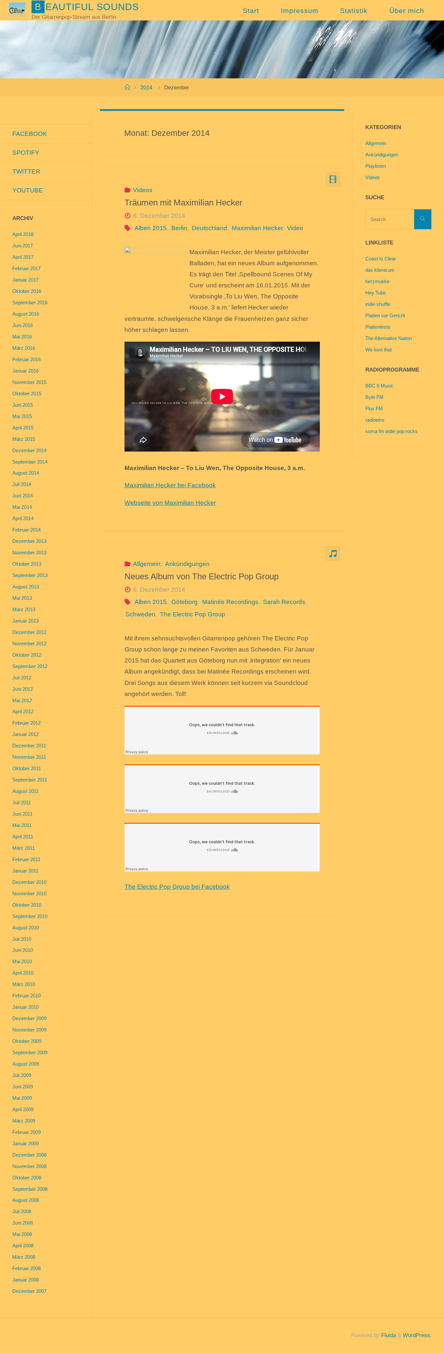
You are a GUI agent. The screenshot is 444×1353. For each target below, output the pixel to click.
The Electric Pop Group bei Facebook (177, 886)
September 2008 (29, 1189)
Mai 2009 (22, 1098)
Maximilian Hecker (257, 228)
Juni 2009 (22, 1086)
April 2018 (22, 234)
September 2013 (29, 575)
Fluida (388, 1335)
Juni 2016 (22, 325)
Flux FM (374, 408)
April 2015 (22, 427)
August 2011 (25, 791)
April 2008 (22, 1245)
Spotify (25, 152)
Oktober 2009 (26, 1041)
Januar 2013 (25, 621)
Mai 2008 (22, 1234)
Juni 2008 (22, 1223)
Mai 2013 (22, 598)
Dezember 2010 (29, 882)
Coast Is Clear (380, 258)
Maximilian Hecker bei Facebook (170, 485)
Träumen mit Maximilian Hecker (183, 202)
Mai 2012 (22, 700)
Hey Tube (375, 293)
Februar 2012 (26, 723)
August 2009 (25, 1064)
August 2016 (25, 314)
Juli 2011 (21, 802)
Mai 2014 (22, 507)
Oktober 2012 (26, 655)
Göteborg (184, 601)
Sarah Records (284, 601)
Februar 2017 (26, 268)
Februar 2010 (26, 995)
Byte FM (374, 397)
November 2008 (29, 1166)
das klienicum (380, 270)
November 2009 (29, 1029)
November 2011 (29, 757)
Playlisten (375, 166)
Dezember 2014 (29, 450)
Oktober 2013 (26, 564)
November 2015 (29, 382)
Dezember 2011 (29, 745)
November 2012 (29, 643)
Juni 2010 (22, 950)
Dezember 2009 (29, 1018)
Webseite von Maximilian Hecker (170, 502)
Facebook (29, 133)
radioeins (375, 420)
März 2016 (23, 348)
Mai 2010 (22, 961)
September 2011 (29, 779)
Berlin (179, 228)
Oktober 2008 (26, 1177)
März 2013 (23, 609)
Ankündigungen (187, 563)
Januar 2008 (25, 1279)
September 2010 (29, 916)
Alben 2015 (151, 228)
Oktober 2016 (26, 291)
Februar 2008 (26, 1268)
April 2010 (22, 973)
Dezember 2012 (29, 632)
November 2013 (29, 552)
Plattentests (377, 327)
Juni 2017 (22, 245)
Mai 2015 (22, 416)
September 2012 (29, 666)
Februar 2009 (26, 1132)
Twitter (26, 171)
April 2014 (22, 518)
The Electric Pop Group (192, 614)
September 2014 (29, 462)
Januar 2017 (25, 279)
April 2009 (22, 1109)
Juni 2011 (22, 814)
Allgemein (147, 563)
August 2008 (25, 1200)
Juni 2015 (22, 405)
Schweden (140, 614)
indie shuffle (377, 304)
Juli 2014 (21, 484)
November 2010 (29, 893)
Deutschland (209, 228)
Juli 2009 (21, 1075)
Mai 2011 (22, 825)
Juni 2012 (22, 689)
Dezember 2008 (29, 1155)
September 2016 (29, 302)
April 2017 (22, 257)
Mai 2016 (22, 336)
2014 (146, 88)
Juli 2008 (21, 1211)
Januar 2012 (25, 734)
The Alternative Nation (388, 338)
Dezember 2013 (29, 541)
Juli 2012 (21, 677)
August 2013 (25, 586)
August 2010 (25, 927)
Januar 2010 (25, 1007)
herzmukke (377, 281)
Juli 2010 (21, 939)
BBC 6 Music (379, 385)
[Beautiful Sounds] (17, 10)
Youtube (27, 190)
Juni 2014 (22, 495)
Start (251, 10)
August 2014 (25, 473)
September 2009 (29, 1052)
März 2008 (23, 1257)
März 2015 (23, 439)
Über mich (406, 10)
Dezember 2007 (29, 1291)
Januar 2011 (25, 871)
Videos (142, 190)
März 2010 (23, 984)
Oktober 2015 (26, 393)
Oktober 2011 (26, 768)
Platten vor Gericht (385, 315)
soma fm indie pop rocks (391, 431)
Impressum (300, 10)
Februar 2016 (26, 359)
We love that (378, 349)
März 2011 (23, 848)
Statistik (354, 10)
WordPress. (417, 1335)
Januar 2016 (25, 371)
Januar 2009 (25, 1143)
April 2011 (22, 836)
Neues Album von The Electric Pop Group (201, 576)
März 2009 (23, 1120)
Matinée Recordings (230, 601)
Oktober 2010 (26, 905)
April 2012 (22, 711)
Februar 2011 (26, 859)
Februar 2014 (26, 529)
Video (295, 228)
